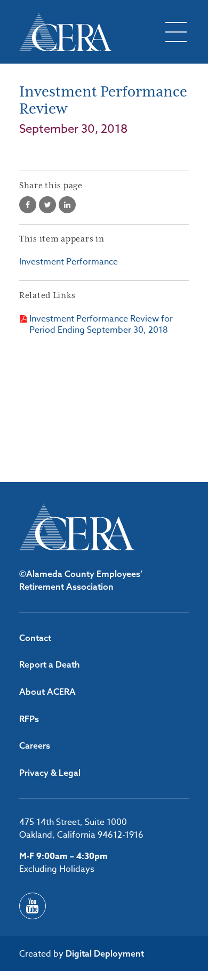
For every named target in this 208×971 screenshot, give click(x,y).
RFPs (29, 718)
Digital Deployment (105, 953)
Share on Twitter (47, 204)
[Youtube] (32, 906)
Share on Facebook (27, 204)
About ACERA (47, 691)
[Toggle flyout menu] (176, 32)
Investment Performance (68, 261)
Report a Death (49, 664)
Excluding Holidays (56, 869)
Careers (34, 745)
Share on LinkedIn (67, 204)
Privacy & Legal (50, 772)
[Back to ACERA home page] (66, 32)
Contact (35, 637)
